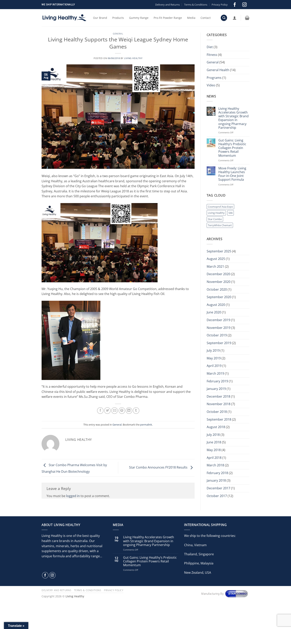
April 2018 (214, 457)
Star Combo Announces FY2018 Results (158, 467)
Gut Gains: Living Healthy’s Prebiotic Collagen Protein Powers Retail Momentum (232, 147)
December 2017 (218, 488)
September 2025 (219, 251)
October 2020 (217, 289)
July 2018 (213, 434)
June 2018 (214, 442)
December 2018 (218, 396)
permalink (146, 424)
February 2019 (217, 381)
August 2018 (216, 427)
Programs (214, 77)
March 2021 (215, 266)
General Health (218, 70)
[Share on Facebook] (100, 410)
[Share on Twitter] (107, 410)
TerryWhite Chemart (220, 225)
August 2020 (216, 305)
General (118, 33)
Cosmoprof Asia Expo (220, 206)
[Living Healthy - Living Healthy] (64, 18)
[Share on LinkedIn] (129, 410)
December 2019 (218, 320)
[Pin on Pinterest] (122, 410)
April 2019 (214, 366)
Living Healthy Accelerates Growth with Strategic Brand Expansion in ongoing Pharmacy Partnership (233, 118)
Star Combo (215, 219)
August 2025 (216, 259)
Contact (206, 18)
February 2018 (217, 473)
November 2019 (218, 327)
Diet (210, 47)
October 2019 (217, 335)
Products (118, 18)
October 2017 (217, 496)
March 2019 (215, 373)
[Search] (224, 18)
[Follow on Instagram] (244, 4)
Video (211, 85)
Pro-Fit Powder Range (168, 18)
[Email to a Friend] (114, 410)
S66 (230, 213)
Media (191, 18)
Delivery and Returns (167, 4)
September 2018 (219, 419)
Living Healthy (133, 58)
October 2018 (217, 411)
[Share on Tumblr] (136, 410)
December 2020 (218, 274)
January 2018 (216, 480)
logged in (73, 496)
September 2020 (219, 297)
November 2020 (218, 282)
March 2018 (215, 465)
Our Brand (100, 18)
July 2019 (213, 350)
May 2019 (214, 358)
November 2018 (218, 404)
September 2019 (219, 343)
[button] (235, 17)
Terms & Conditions (195, 4)
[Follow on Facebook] (234, 4)
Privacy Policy (220, 4)
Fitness (212, 54)
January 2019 (216, 389)
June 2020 (214, 312)
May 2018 (214, 450)
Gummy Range (138, 18)
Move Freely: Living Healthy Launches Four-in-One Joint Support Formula (232, 174)
